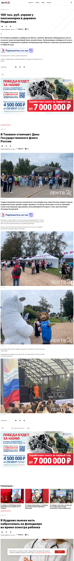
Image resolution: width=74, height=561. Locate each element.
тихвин (28, 428)
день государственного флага (17, 428)
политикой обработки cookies (43, 552)
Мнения (49, 2)
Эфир (43, 2)
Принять (60, 551)
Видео (37, 2)
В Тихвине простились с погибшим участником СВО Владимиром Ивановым (36, 506)
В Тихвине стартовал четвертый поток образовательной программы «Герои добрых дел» (61, 506)
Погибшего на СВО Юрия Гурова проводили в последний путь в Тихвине (11, 506)
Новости (30, 2)
